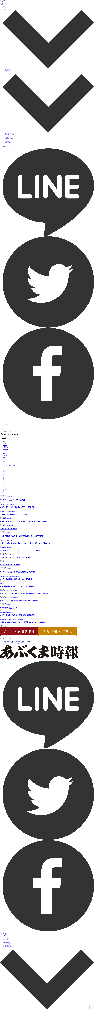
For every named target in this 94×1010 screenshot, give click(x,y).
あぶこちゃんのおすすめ (10, 133)
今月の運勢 (7, 142)
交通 (4, 450)
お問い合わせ (6, 146)
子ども (4, 458)
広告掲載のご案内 (7, 945)
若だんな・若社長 (9, 138)
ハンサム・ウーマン (9, 141)
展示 (4, 459)
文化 (4, 462)
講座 (4, 477)
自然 (4, 473)
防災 (4, 486)
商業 (4, 454)
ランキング (5, 424)
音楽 (4, 487)
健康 (4, 451)
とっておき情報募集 (7, 943)
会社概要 (5, 145)
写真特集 (7, 70)
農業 (4, 481)
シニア (4, 443)
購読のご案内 (6, 144)
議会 (4, 479)
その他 (4, 446)
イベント (5, 442)
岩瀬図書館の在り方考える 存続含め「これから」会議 (15, 641)
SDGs (4, 441)
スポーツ (5, 445)
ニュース (5, 7)
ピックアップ (6, 73)
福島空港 (5, 470)
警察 (4, 478)
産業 (4, 469)
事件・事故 (5, 449)
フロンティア (8, 137)
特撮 (4, 466)
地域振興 (5, 455)
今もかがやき (8, 139)
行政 (4, 474)
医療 (4, 453)
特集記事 (7, 71)
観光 (4, 475)
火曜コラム (7, 69)
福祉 (4, 471)
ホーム (4, 6)
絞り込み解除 (3, 493)
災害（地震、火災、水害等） (9, 465)
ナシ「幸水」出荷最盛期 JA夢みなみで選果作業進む (15, 643)
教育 (4, 461)
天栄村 (4, 457)
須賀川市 (5, 489)
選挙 (4, 482)
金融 (4, 483)
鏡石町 (4, 485)
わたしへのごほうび (9, 134)
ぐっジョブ (7, 135)
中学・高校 (5, 447)
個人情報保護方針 (7, 946)
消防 (4, 463)
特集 (4, 9)
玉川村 (4, 467)
